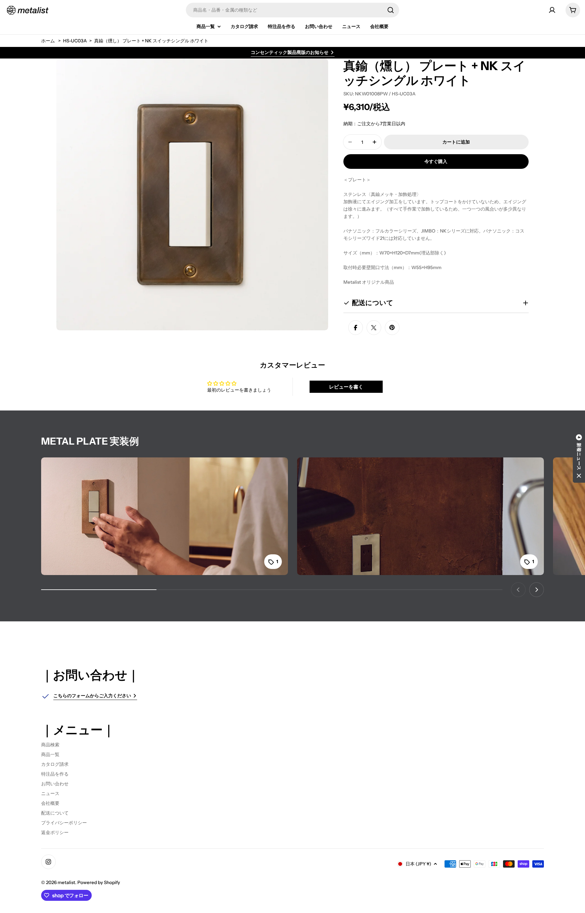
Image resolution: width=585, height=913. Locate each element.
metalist (66, 882)
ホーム (48, 41)
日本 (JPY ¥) (418, 864)
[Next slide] (536, 589)
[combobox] (292, 10)
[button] (579, 456)
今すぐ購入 (435, 161)
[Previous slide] (518, 589)
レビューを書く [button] (346, 387)
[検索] (390, 10)
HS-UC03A (75, 41)
